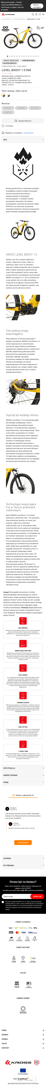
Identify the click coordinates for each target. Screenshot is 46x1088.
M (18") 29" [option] (21, 108)
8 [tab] (23, 56)
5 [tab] (16, 56)
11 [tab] (31, 56)
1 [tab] (7, 56)
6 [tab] (19, 56)
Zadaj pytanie (23, 842)
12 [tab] (33, 56)
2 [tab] (9, 56)
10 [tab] (28, 56)
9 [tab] (26, 56)
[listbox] (23, 110)
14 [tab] (38, 56)
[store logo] (8, 14)
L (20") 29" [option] (8, 112)
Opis (5, 140)
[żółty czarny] (3, 95)
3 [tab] (12, 56)
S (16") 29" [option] (8, 108)
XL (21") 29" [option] (35, 108)
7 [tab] (21, 56)
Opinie (5, 782)
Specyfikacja (9, 768)
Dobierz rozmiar (10, 775)
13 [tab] (35, 56)
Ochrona (7, 858)
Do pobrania (8, 865)
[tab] (23, 139)
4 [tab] (14, 56)
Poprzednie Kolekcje (19, 19)
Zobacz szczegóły (37, 6)
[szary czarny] (8, 95)
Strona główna (6, 19)
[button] (13, 795)
